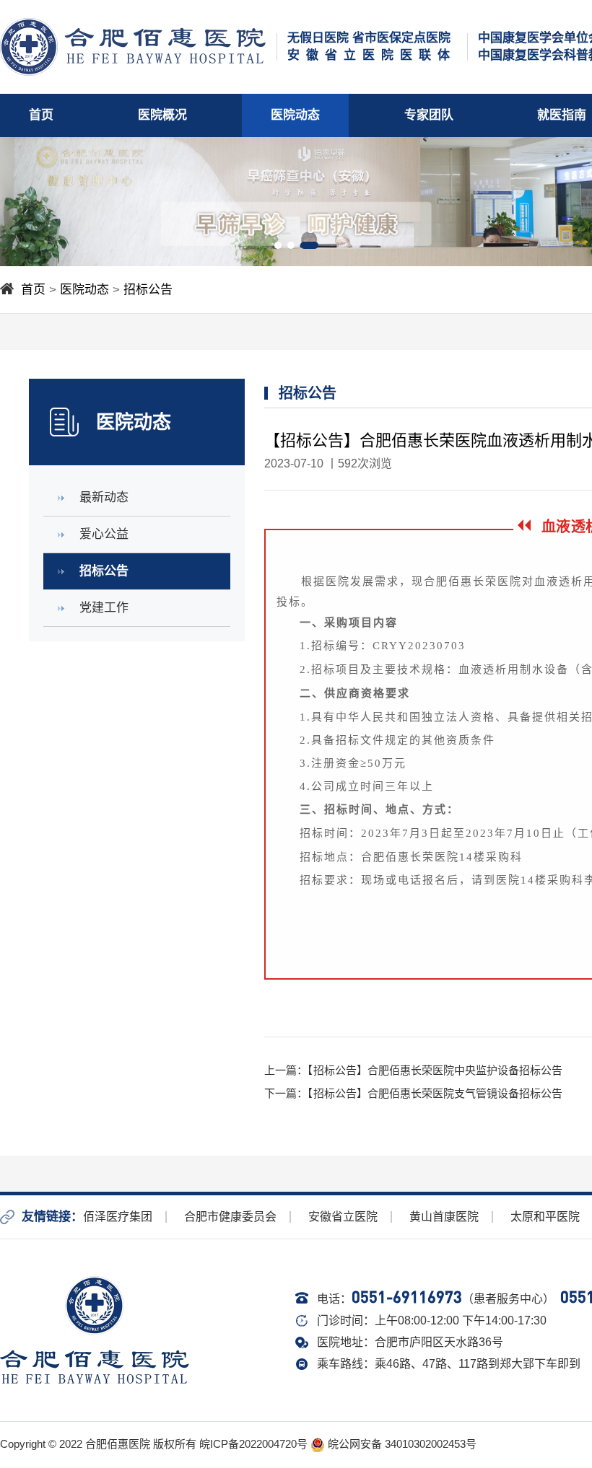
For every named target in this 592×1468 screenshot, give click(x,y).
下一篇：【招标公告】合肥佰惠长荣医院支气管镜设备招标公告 (413, 1093)
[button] (278, 245)
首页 (41, 115)
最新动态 (104, 497)
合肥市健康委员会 (230, 1216)
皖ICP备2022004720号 (253, 1444)
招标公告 (148, 289)
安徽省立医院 (343, 1216)
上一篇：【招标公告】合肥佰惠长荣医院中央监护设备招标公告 (413, 1070)
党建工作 (104, 608)
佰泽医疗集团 (117, 1216)
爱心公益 (104, 534)
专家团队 (428, 115)
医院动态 (295, 115)
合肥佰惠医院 (117, 1444)
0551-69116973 (407, 1296)
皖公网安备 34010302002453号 (400, 1444)
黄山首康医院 (444, 1216)
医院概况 (162, 115)
